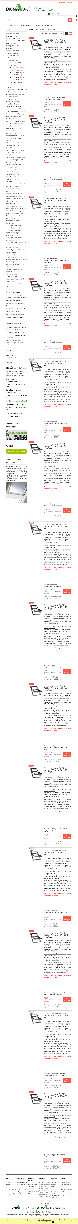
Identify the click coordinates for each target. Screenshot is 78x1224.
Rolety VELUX (10, 201)
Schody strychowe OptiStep (14, 242)
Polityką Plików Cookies (44, 1220)
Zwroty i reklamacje (22, 1189)
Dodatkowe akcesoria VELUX (14, 208)
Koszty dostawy (32, 1184)
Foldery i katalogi (10, 1194)
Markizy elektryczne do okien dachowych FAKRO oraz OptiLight (15, 138)
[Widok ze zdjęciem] (66, 33)
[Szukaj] (70, 20)
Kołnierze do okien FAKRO (14, 106)
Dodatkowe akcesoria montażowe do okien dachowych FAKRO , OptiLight (16, 123)
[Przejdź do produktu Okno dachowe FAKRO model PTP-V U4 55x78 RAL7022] (36, 45)
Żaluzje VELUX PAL (11, 206)
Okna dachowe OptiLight (13, 114)
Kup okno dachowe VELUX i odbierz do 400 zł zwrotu (44, 1184)
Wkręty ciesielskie (11, 284)
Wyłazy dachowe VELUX (13, 198)
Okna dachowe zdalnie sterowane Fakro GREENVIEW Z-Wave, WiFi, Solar (16, 41)
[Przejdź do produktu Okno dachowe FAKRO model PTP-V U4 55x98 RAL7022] (36, 123)
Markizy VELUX (10, 203)
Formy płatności (32, 1186)
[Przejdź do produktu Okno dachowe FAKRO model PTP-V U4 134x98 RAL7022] (36, 1099)
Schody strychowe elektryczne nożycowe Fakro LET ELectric (15, 252)
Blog (7, 1196)
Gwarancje (53, 1182)
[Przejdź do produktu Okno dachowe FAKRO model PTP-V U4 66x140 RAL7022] (36, 366)
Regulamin (20, 1187)
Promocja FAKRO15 (44, 1203)
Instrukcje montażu (55, 1189)
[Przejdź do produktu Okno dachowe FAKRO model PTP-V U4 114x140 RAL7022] (36, 1018)
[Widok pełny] (70, 33)
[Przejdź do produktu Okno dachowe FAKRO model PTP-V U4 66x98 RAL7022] (36, 203)
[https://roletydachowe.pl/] (39, 1211)
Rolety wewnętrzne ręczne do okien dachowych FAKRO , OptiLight (15, 152)
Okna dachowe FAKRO (13, 50)
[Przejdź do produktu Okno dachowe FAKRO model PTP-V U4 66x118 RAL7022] (36, 286)
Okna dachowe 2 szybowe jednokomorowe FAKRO (16, 96)
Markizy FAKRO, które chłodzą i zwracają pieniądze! (44, 1194)
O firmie (8, 1184)
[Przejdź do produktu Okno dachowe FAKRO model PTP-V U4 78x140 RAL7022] (36, 610)
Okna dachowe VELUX (12, 194)
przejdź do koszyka (11, 357)
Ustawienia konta (22, 1182)
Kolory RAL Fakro (66, 1182)
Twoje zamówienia (22, 1184)
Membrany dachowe (12, 269)
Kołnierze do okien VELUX (14, 196)
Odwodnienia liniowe (12, 274)
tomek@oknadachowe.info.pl (16, 401)
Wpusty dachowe (11, 271)
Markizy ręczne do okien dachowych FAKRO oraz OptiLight (13, 131)
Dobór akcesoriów (66, 1184)
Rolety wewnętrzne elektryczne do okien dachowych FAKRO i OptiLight (15, 159)
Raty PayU (31, 1189)
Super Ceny (9, 286)
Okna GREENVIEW (66, 1187)
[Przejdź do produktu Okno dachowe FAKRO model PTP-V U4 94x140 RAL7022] (36, 855)
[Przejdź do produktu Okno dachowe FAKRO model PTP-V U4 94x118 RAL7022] (36, 773)
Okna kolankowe (13, 92)
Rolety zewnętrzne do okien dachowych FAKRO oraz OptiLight (14, 145)
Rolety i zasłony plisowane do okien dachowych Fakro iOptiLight (15, 167)
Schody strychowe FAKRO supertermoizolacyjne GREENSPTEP (14, 232)
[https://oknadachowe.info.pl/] (24, 1207)
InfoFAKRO (9, 1187)
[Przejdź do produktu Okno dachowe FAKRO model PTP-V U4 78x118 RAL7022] (36, 529)
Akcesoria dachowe (12, 276)
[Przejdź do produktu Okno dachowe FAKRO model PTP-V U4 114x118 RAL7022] (36, 938)
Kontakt (8, 1182)
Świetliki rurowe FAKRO (13, 111)
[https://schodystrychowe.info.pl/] (51, 1207)
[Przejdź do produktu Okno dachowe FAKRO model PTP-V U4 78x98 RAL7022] (36, 449)
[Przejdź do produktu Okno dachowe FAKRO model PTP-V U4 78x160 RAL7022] (36, 691)
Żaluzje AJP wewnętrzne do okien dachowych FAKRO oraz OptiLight (16, 174)
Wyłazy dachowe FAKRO (13, 109)
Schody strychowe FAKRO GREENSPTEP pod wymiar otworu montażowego (16, 259)
